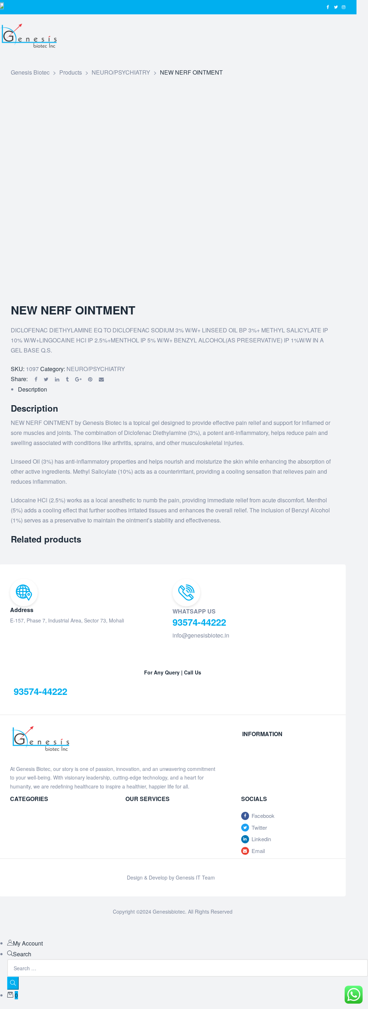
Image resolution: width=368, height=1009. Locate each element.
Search (22, 954)
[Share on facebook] (36, 379)
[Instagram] (343, 7)
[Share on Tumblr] (67, 379)
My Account (28, 943)
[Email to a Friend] (101, 379)
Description (32, 389)
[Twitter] (336, 7)
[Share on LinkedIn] (57, 379)
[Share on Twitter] (46, 379)
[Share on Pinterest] (90, 379)
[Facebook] (328, 7)
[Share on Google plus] (78, 379)
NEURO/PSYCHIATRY (95, 369)
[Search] (13, 983)
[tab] (176, 389)
